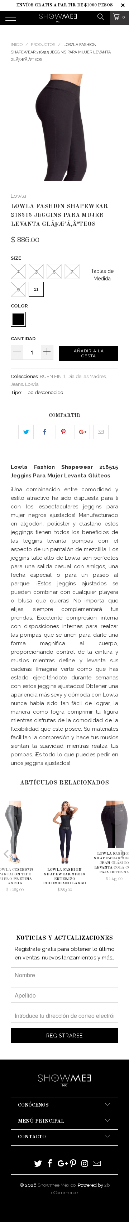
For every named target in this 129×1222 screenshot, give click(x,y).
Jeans (17, 384)
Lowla (18, 196)
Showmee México (57, 1185)
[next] (111, 127)
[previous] (17, 127)
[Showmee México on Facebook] (50, 1164)
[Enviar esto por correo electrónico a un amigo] (101, 432)
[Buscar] (100, 16)
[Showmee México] (58, 18)
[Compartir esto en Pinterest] (63, 432)
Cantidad (23, 338)
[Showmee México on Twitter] (38, 1164)
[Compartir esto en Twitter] (26, 432)
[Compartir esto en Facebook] (44, 432)
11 (36, 289)
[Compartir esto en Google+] (82, 432)
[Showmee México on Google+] (61, 1164)
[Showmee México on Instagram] (85, 1164)
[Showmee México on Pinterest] (73, 1164)
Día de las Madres (86, 376)
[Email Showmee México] (96, 1164)
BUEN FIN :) (52, 376)
